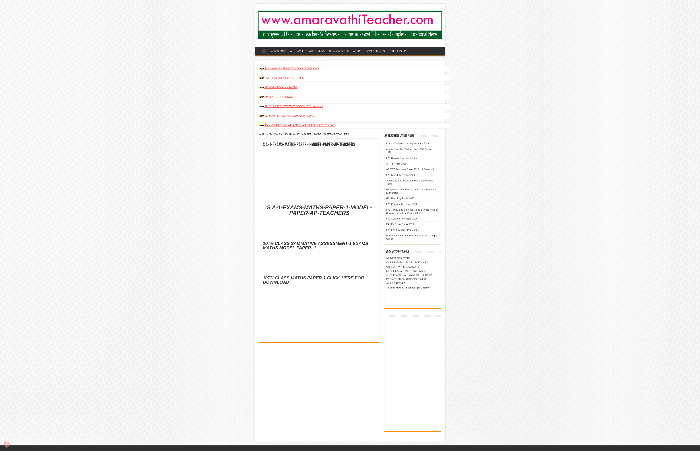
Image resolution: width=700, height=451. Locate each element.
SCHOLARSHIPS (398, 51)
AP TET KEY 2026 (396, 163)
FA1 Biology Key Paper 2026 (401, 158)
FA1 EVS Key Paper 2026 (400, 224)
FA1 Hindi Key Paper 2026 (400, 198)
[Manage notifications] (6, 444)
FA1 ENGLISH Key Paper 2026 (402, 230)
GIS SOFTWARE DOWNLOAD (402, 266)
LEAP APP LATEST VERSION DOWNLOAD (289, 115)
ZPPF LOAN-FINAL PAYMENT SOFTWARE (409, 275)
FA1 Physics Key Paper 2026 (401, 204)
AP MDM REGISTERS (398, 258)
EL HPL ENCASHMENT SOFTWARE (406, 271)
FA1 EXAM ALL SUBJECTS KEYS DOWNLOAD (292, 68)
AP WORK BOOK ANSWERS (281, 87)
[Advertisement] (319, 174)
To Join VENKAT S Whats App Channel (408, 287)
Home (264, 134)
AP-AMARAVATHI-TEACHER (264, 51)
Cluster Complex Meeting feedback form (407, 143)
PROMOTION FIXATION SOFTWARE (406, 279)
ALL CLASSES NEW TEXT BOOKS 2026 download (294, 106)
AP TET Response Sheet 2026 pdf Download (410, 169)
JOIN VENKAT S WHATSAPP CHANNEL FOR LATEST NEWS (300, 125)
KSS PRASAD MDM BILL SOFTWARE (407, 262)
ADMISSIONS (278, 51)
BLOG (273, 134)
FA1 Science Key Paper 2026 (401, 218)
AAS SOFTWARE (395, 283)
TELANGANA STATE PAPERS (345, 51)
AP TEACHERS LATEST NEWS (307, 51)
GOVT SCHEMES (375, 51)
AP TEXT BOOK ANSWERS (280, 96)
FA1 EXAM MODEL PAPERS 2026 (284, 77)
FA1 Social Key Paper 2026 (400, 175)
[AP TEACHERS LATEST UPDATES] (350, 24)
